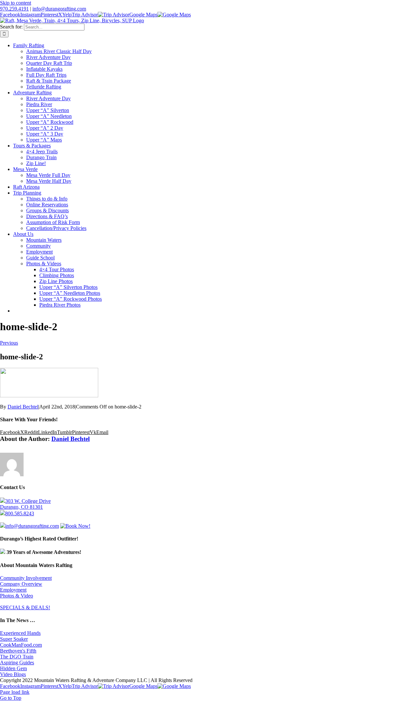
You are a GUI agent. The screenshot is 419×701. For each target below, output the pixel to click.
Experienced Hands (20, 633)
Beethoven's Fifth (18, 651)
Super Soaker (14, 639)
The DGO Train (16, 656)
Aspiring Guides (17, 662)
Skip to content (15, 3)
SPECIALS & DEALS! (25, 607)
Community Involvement (26, 578)
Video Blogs (13, 674)
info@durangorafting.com (59, 8)
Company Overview (21, 584)
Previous (9, 343)
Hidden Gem (13, 668)
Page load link (14, 692)
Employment (13, 590)
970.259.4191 (14, 8)
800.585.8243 (19, 513)
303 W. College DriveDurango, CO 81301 (25, 504)
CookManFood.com (21, 645)
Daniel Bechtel (23, 406)
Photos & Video (16, 595)
